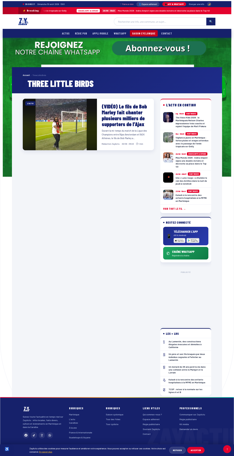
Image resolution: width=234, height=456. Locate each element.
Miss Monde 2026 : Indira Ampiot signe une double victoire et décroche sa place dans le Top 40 (124, 10)
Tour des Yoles (113, 419)
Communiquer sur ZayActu (192, 414)
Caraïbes (73, 422)
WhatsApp (120, 33)
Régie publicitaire (151, 424)
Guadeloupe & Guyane (79, 437)
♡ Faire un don (127, 4)
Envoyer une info (196, 4)
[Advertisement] (186, 297)
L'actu (72, 419)
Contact (166, 33)
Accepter (196, 450)
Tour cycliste (112, 424)
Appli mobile (100, 33)
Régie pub (81, 33)
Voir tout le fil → (174, 208)
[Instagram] (42, 435)
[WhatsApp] (50, 435)
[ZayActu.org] (23, 21)
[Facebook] (26, 435)
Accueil (26, 75)
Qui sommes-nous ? (152, 414)
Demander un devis (189, 429)
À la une (73, 427)
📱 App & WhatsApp (174, 4)
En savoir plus (45, 451)
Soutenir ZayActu (151, 429)
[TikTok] (34, 435)
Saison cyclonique (144, 33)
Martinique (74, 414)
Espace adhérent (151, 419)
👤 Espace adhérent (148, 4)
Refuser (177, 450)
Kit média (184, 424)
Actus (66, 33)
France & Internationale (80, 432)
